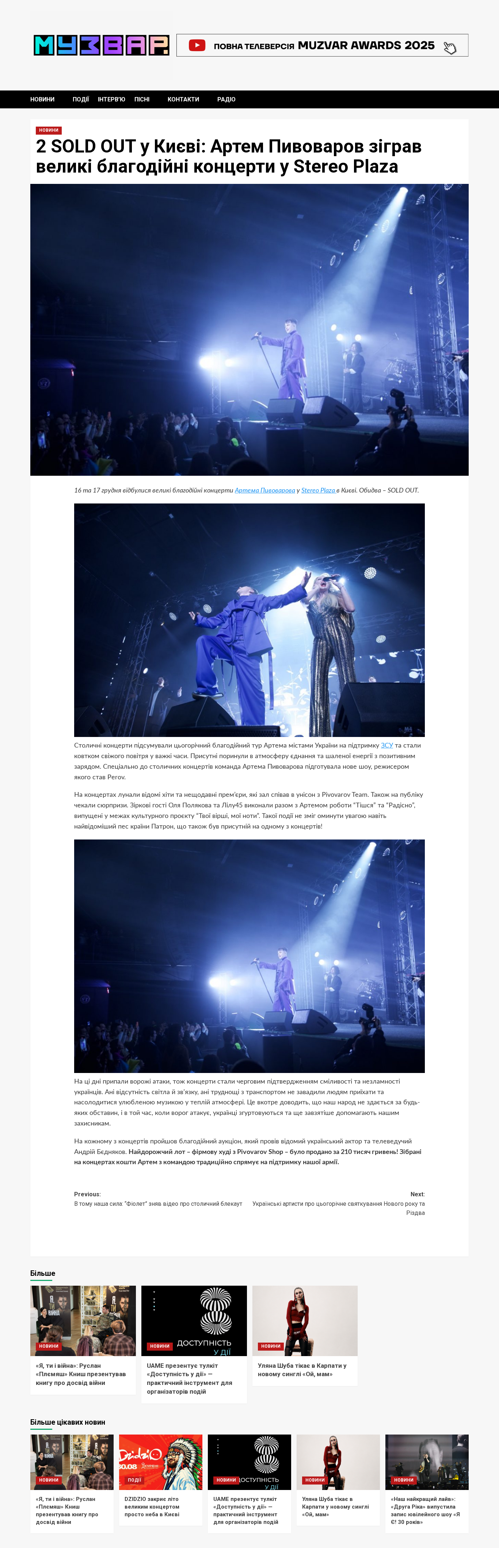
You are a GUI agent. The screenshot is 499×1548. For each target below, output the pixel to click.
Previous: (158, 1199)
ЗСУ (387, 745)
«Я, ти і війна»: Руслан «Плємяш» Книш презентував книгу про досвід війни (81, 1374)
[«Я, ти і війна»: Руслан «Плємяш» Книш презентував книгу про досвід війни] (83, 1321)
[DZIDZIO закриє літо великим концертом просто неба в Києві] (160, 1462)
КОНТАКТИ (183, 99)
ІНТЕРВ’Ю (111, 99)
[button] (464, 99)
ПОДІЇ (81, 99)
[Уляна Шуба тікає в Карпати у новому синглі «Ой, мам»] (305, 1321)
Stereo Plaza (318, 490)
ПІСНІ (141, 99)
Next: (338, 1203)
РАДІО (226, 99)
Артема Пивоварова (265, 490)
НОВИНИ (42, 99)
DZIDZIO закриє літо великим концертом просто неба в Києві (152, 1507)
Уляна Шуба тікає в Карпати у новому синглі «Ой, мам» (335, 1507)
